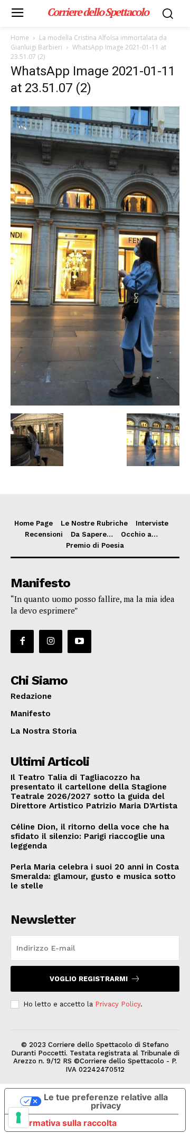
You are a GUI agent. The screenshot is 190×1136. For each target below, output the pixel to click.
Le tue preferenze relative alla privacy (106, 1101)
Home (20, 37)
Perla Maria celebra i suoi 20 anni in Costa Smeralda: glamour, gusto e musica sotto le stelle (95, 876)
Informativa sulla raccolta (65, 1123)
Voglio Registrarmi (89, 979)
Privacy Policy (117, 1004)
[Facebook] (22, 641)
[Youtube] (79, 641)
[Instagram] (50, 641)
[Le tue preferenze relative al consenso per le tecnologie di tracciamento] (18, 1118)
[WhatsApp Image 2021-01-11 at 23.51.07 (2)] (95, 402)
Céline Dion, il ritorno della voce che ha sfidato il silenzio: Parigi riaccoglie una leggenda (90, 836)
